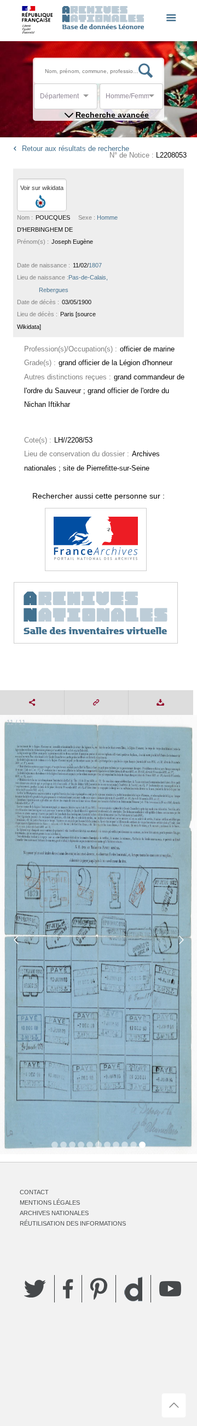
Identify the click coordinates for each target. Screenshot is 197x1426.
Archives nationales (54, 1213)
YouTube (170, 1288)
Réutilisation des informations (73, 1223)
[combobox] (89, 99)
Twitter (35, 1288)
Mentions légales (50, 1202)
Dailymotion (133, 1289)
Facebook (68, 1288)
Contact (34, 1192)
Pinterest (98, 1288)
